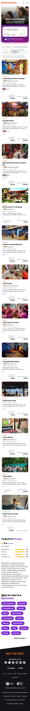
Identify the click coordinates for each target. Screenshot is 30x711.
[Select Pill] (23, 2)
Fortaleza (24, 628)
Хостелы (9, 673)
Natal (14, 628)
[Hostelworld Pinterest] (20, 662)
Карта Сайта (21, 699)
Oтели (15, 673)
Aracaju (5, 633)
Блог (4, 673)
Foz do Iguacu (7, 618)
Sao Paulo (22, 603)
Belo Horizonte (17, 613)
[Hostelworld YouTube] (17, 662)
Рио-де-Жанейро (8, 603)
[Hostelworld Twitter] (9, 662)
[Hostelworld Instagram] (13, 662)
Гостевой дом (6, 511)
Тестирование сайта (11, 699)
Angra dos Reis (18, 623)
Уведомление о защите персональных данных (15, 692)
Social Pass (15, 677)
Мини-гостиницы (22, 673)
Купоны (19, 696)
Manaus (5, 623)
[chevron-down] (16, 545)
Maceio (5, 628)
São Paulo (16, 633)
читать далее (23, 57)
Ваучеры (24, 696)
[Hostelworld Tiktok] (24, 662)
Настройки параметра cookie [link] (15, 703)
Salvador (21, 608)
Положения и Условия (9, 696)
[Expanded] (3, 47)
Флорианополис (8, 608)
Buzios (5, 613)
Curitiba (19, 618)
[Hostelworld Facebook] (6, 662)
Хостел (4, 76)
